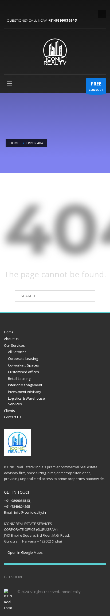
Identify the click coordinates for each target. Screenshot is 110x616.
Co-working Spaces (23, 365)
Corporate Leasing (23, 358)
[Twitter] (16, 8)
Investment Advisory (24, 391)
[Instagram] (43, 577)
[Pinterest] (24, 8)
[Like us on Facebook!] (27, 577)
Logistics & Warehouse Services (26, 401)
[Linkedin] (32, 8)
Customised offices (23, 371)
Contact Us (12, 417)
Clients (9, 410)
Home (9, 332)
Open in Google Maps (25, 552)
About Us (11, 338)
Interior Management (25, 385)
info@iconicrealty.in (30, 512)
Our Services (14, 345)
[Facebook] (8, 8)
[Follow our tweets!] (35, 577)
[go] (88, 296)
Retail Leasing (19, 378)
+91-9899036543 (62, 20)
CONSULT (96, 86)
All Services (17, 351)
